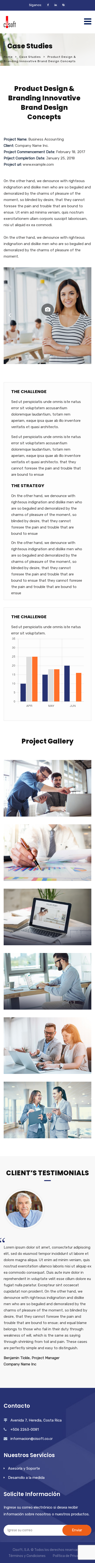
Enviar (77, 1530)
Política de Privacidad (70, 1556)
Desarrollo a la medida (26, 1477)
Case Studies (30, 57)
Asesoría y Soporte (24, 1468)
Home (8, 57)
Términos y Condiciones (27, 1556)
